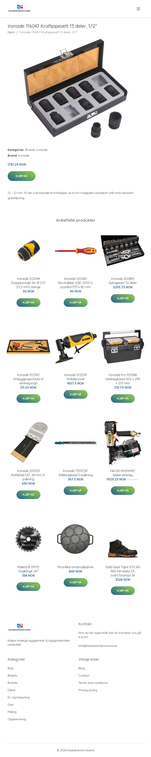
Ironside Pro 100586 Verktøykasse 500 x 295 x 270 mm (122, 379)
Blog (81, 668)
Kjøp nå (21, 176)
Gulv (11, 704)
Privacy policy (87, 690)
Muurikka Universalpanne (75, 567)
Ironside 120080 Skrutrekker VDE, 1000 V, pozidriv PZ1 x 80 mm (75, 283)
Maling (12, 712)
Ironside (42, 150)
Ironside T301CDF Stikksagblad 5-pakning (76, 473)
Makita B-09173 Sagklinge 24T (28, 569)
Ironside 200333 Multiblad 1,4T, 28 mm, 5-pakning (28, 475)
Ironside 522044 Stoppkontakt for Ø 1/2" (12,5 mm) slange (28, 283)
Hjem (11, 32)
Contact (83, 675)
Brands (30, 150)
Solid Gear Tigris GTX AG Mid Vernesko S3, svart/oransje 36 (122, 571)
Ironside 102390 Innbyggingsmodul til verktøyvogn (28, 379)
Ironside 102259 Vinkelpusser (75, 377)
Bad (10, 668)
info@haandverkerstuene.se (97, 646)
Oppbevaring (17, 719)
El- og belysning (18, 697)
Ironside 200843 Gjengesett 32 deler (123, 281)
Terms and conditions (93, 683)
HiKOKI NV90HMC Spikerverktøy (122, 473)
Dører (12, 690)
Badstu (12, 675)
